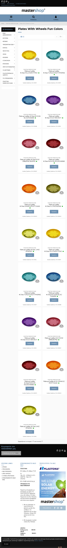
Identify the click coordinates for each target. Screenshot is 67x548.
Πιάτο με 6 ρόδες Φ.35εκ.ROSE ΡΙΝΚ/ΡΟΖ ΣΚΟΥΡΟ (30, 160)
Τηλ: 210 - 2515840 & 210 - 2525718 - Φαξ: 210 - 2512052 (28, 477)
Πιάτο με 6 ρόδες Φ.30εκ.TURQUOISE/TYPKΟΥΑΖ (30, 293)
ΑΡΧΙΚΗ (3, 3)
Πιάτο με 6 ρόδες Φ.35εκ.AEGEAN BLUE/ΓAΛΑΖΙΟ (29, 117)
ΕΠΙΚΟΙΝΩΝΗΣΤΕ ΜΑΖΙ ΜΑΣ (8, 5)
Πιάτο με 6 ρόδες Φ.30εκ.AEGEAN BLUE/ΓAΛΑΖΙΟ (54, 294)
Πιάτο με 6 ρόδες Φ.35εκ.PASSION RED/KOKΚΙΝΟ (54, 160)
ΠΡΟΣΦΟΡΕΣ (6, 469)
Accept (6, 544)
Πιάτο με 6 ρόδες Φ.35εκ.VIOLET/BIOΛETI (53, 117)
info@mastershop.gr (28, 481)
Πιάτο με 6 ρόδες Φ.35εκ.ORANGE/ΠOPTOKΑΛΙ (30, 205)
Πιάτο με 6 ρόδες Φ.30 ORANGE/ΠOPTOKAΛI (54, 382)
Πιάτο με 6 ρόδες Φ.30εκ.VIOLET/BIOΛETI (29, 339)
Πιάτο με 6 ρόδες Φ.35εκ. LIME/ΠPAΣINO (30, 250)
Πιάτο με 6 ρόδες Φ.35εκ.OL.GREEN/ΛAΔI (53, 205)
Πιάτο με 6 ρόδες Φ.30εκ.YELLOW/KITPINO (53, 250)
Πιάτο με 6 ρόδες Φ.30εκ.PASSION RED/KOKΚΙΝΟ (29, 383)
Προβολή (29, 78)
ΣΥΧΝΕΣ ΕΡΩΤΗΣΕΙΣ (21, 3)
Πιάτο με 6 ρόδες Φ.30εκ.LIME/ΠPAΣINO (30, 427)
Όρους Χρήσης (39, 540)
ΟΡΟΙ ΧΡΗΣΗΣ (10, 3)
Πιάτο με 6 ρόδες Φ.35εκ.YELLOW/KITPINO (29, 72)
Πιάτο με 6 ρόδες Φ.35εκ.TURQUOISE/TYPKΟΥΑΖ (54, 72)
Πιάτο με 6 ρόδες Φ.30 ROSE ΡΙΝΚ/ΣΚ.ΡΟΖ (54, 339)
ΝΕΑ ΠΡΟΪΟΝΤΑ (6, 471)
